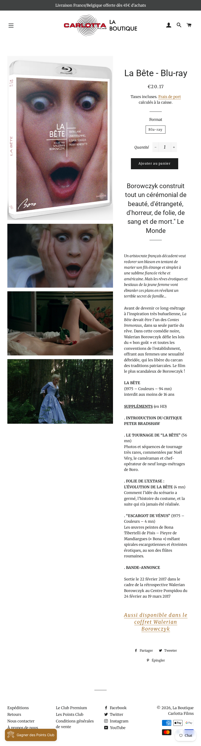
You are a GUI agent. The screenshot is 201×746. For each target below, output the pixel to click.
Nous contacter (21, 721)
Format (155, 119)
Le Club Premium (71, 707)
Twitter (116, 714)
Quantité (141, 147)
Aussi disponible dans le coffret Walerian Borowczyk (156, 622)
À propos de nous (22, 727)
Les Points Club (69, 714)
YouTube (117, 727)
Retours (14, 714)
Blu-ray (156, 129)
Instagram (118, 721)
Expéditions (18, 707)
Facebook (118, 707)
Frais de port (169, 96)
